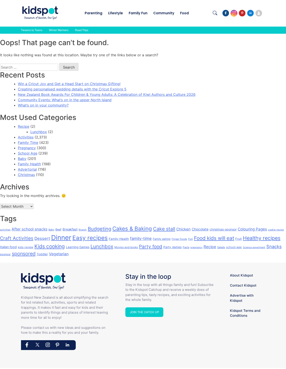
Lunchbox (38, 132)
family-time (141, 238)
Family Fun (138, 13)
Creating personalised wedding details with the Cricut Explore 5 (72, 89)
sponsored (24, 253)
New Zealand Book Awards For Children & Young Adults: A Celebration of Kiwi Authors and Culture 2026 (107, 94)
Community (163, 13)
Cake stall (164, 229)
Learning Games (77, 247)
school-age (234, 247)
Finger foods (179, 239)
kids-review (25, 247)
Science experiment (254, 247)
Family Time (28, 142)
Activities (26, 137)
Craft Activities (16, 238)
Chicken (183, 229)
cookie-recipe (276, 229)
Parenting (93, 13)
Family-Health (119, 239)
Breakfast (70, 229)
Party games (172, 247)
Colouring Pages (252, 229)
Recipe (23, 126)
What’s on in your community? (43, 105)
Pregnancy (27, 148)
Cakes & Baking (132, 228)
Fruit (238, 239)
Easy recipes (90, 237)
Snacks (274, 246)
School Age (27, 153)
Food (184, 13)
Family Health (29, 164)
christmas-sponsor (223, 229)
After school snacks (29, 229)
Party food (150, 246)
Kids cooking (49, 246)
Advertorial (27, 169)
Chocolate (200, 229)
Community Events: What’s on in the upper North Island (64, 100)
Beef (58, 229)
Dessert (42, 238)
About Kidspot (241, 275)
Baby (22, 158)
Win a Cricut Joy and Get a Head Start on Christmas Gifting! (69, 84)
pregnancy (196, 247)
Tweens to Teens (31, 30)
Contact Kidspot (243, 285)
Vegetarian (59, 254)
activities (5, 229)
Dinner (61, 237)
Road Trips (81, 30)
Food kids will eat (214, 238)
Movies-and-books (126, 247)
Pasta (186, 247)
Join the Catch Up (144, 312)
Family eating (161, 239)
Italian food (8, 247)
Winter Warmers (58, 30)
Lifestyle (115, 13)
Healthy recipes (261, 238)
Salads (221, 247)
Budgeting (99, 229)
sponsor (5, 254)
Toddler (42, 254)
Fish (190, 239)
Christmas (26, 174)
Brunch (83, 229)
